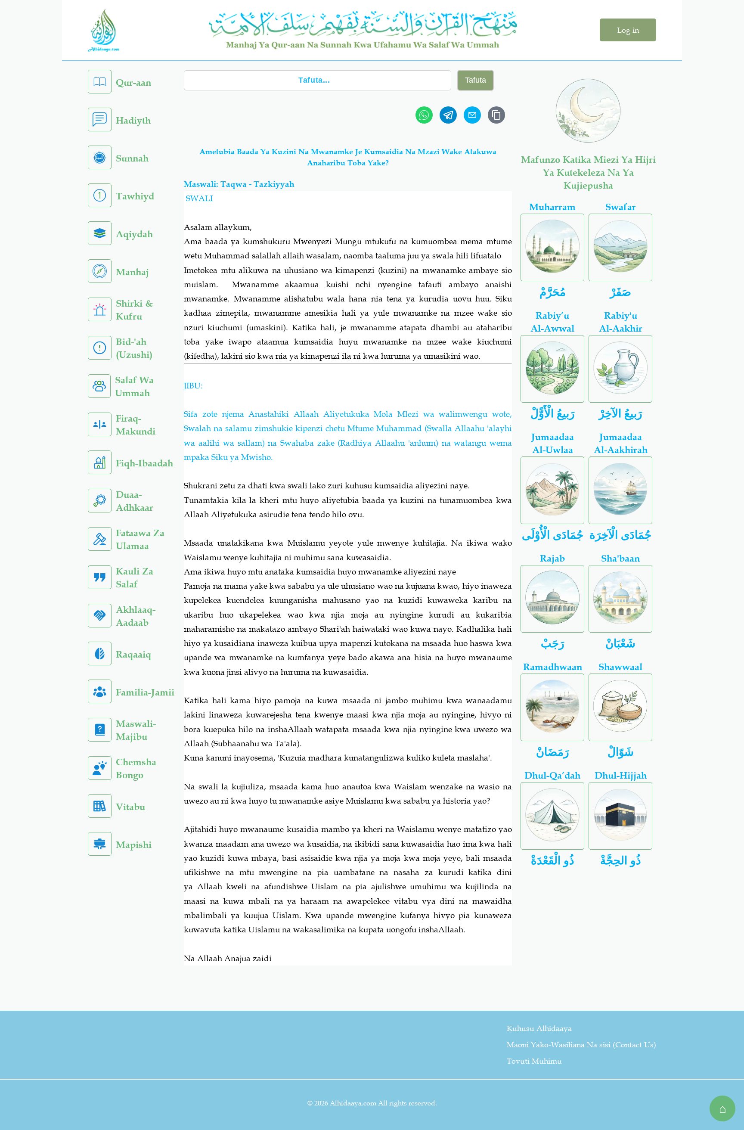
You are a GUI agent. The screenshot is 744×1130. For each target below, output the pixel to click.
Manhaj (132, 272)
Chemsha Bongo (136, 768)
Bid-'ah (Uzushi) (134, 348)
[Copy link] (496, 115)
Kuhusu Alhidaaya (539, 1028)
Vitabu (130, 807)
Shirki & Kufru (134, 310)
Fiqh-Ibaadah (144, 463)
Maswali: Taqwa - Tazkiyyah (239, 184)
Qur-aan (133, 82)
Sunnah (132, 158)
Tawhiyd (135, 196)
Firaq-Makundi (135, 425)
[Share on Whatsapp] (424, 115)
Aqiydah (134, 234)
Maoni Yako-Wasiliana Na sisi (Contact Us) (581, 1044)
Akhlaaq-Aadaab (135, 616)
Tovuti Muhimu (534, 1061)
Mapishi (134, 845)
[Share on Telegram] (448, 115)
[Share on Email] (472, 115)
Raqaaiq (133, 654)
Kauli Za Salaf (134, 577)
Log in (628, 30)
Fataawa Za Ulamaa (140, 539)
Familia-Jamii (145, 692)
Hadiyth (133, 120)
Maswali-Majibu (136, 730)
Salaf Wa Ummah (134, 386)
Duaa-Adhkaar (134, 501)
